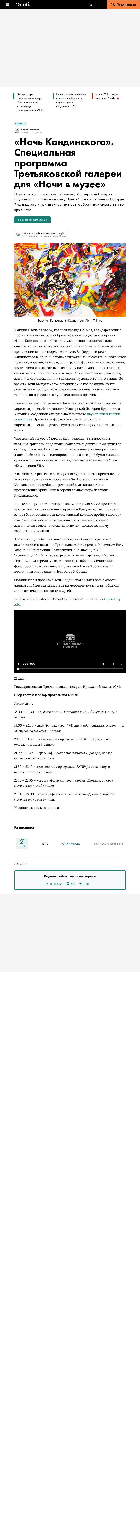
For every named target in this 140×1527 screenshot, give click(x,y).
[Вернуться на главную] (22, 5)
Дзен (86, 883)
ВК (73, 883)
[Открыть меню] (8, 5)
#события (20, 863)
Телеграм (56, 883)
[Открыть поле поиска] (90, 5)
